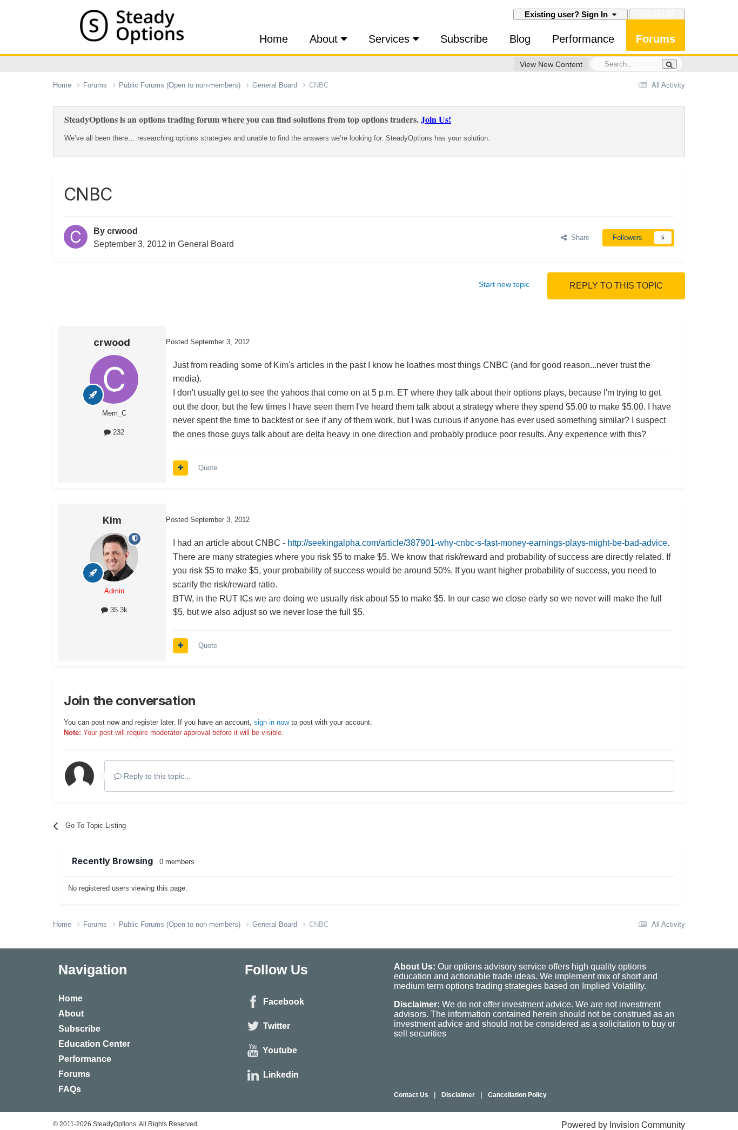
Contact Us (411, 1095)
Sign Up (657, 14)
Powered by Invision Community (623, 1124)
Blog (520, 39)
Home (273, 39)
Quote (207, 468)
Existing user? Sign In (568, 14)
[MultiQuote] (180, 468)
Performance (583, 39)
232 (117, 432)
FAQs (69, 1089)
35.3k (118, 610)
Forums (655, 39)
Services (390, 39)
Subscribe (464, 39)
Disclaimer (458, 1095)
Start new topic (504, 284)
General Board (206, 244)
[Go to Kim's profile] (114, 557)
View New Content (551, 64)
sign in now (271, 722)
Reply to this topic (616, 285)
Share (578, 237)
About (325, 39)
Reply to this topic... (156, 776)
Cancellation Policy (517, 1095)
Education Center (94, 1043)
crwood (122, 231)
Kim (112, 520)
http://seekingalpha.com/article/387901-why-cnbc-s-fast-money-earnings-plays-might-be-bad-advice (477, 542)
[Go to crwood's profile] (76, 237)
